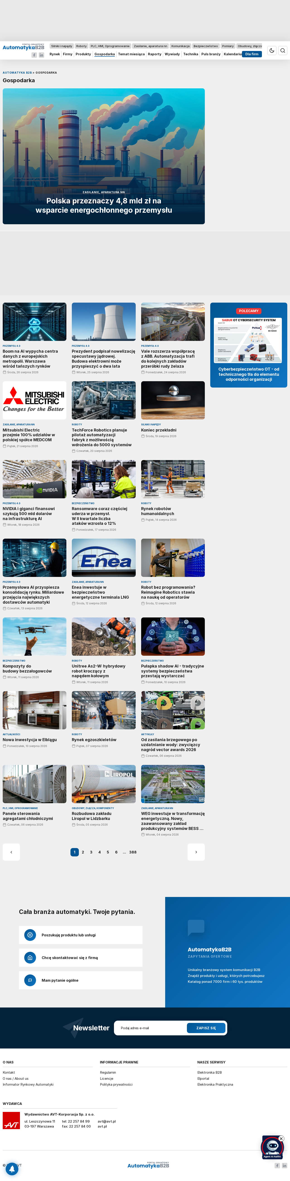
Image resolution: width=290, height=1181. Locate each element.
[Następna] (196, 852)
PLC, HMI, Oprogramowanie (110, 46)
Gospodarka (104, 54)
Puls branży (211, 54)
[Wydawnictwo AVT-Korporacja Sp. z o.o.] (11, 1122)
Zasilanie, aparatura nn (150, 46)
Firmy (67, 54)
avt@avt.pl (107, 1121)
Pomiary (228, 46)
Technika (190, 54)
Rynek (55, 54)
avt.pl (102, 1126)
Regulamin (108, 1072)
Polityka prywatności (116, 1084)
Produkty (83, 54)
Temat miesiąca (131, 54)
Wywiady (172, 54)
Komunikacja (181, 46)
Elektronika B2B (209, 1072)
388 (133, 852)
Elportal (203, 1078)
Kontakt (9, 1072)
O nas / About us (16, 1078)
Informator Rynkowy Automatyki (28, 1084)
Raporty (155, 54)
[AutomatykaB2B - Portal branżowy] (23, 47)
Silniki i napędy (61, 46)
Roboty (81, 46)
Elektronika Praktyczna (215, 1084)
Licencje (106, 1078)
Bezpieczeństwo (206, 46)
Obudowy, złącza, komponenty (260, 46)
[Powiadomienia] (12, 1169)
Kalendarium (234, 54)
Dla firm (252, 54)
